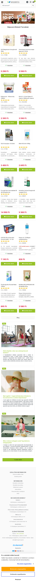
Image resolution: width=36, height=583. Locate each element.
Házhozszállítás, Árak (18, 474)
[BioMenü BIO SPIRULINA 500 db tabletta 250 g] (27, 276)
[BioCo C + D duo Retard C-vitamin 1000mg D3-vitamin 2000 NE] (27, 88)
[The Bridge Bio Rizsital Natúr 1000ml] (9, 276)
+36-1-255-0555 (20, 533)
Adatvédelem (18, 489)
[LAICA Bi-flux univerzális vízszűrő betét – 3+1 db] (9, 229)
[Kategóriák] (2, 2)
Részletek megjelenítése (24, 564)
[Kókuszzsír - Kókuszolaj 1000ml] (9, 88)
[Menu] (27, 2)
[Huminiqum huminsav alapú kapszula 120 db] (27, 41)
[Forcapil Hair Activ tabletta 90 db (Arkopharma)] (9, 182)
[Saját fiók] (30, 2)
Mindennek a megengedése (18, 569)
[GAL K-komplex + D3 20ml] (9, 135)
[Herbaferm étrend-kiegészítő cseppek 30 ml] (27, 182)
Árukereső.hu (18, 548)
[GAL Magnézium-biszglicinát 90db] (9, 41)
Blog (4, 323)
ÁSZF (18, 493)
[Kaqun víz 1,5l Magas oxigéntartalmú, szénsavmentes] (27, 229)
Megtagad (18, 579)
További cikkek (18, 459)
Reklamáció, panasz (18, 487)
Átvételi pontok (18, 476)
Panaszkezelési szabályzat (18, 491)
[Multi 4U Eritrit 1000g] (27, 135)
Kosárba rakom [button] (9, 75)
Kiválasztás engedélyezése (18, 574)
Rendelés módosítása (18, 483)
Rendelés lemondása (18, 485)
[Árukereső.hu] (18, 545)
